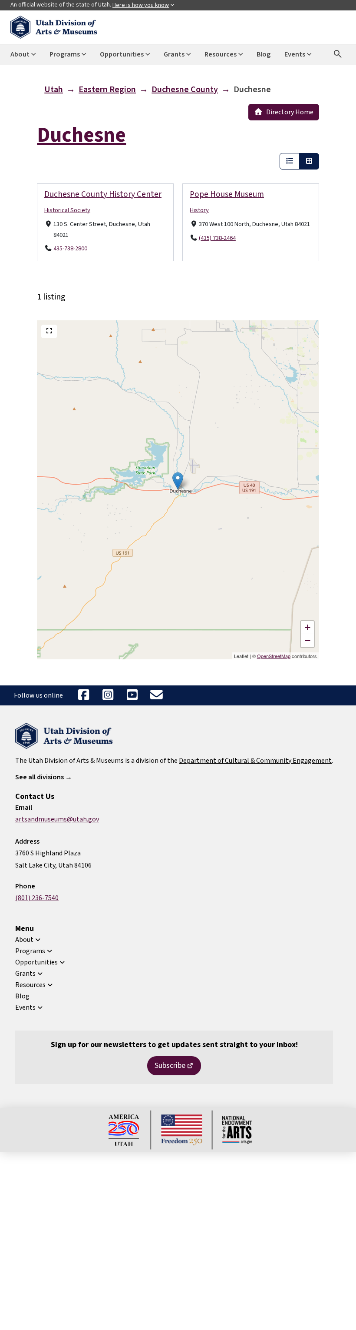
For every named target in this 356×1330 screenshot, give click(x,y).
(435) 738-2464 (217, 238)
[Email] (156, 695)
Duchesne (81, 135)
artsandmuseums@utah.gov (57, 819)
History (199, 210)
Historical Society (67, 210)
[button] (177, 481)
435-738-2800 (70, 248)
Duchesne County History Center (103, 194)
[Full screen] (49, 331)
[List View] (290, 161)
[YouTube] (132, 695)
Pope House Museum (227, 194)
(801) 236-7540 (37, 898)
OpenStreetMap (273, 655)
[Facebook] (83, 695)
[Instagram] (108, 695)
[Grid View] (309, 161)
